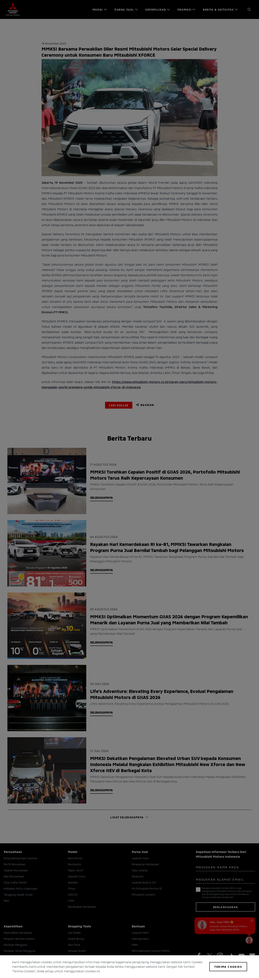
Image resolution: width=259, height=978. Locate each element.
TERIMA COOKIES (228, 966)
